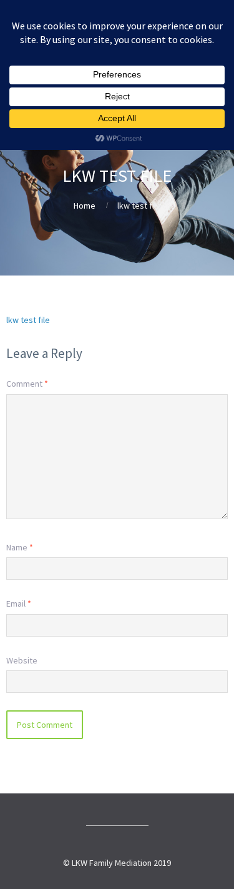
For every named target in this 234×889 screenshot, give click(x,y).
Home (84, 205)
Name (19, 547)
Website (21, 660)
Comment (27, 383)
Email (18, 603)
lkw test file (28, 319)
